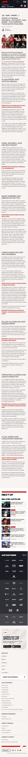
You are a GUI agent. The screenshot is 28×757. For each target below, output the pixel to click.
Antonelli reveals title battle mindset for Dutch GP (17, 526)
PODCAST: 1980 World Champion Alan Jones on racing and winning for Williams (13, 464)
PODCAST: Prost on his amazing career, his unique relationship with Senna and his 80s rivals (13, 109)
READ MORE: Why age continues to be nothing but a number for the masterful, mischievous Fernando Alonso (13, 410)
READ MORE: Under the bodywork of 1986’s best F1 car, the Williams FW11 (13, 172)
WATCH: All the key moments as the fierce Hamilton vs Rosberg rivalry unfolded (12, 288)
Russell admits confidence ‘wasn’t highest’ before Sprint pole (17, 550)
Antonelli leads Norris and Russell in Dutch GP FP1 (17, 509)
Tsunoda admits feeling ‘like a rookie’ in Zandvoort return (17, 542)
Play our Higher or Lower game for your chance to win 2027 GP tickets (17, 519)
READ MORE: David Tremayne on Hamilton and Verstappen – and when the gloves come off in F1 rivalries (13, 316)
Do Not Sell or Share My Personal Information (12, 715)
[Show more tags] (19, 15)
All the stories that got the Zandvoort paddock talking (17, 535)
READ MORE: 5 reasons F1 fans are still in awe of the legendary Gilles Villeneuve (13, 344)
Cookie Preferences (6, 725)
